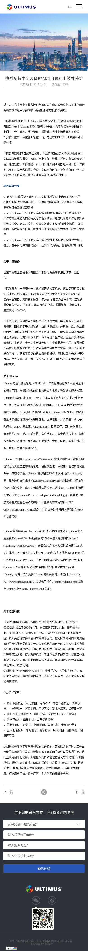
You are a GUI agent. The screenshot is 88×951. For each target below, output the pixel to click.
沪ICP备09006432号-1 (23, 941)
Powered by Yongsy (42, 943)
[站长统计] (9, 948)
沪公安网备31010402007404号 (54, 941)
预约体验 (44, 868)
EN (70, 6)
